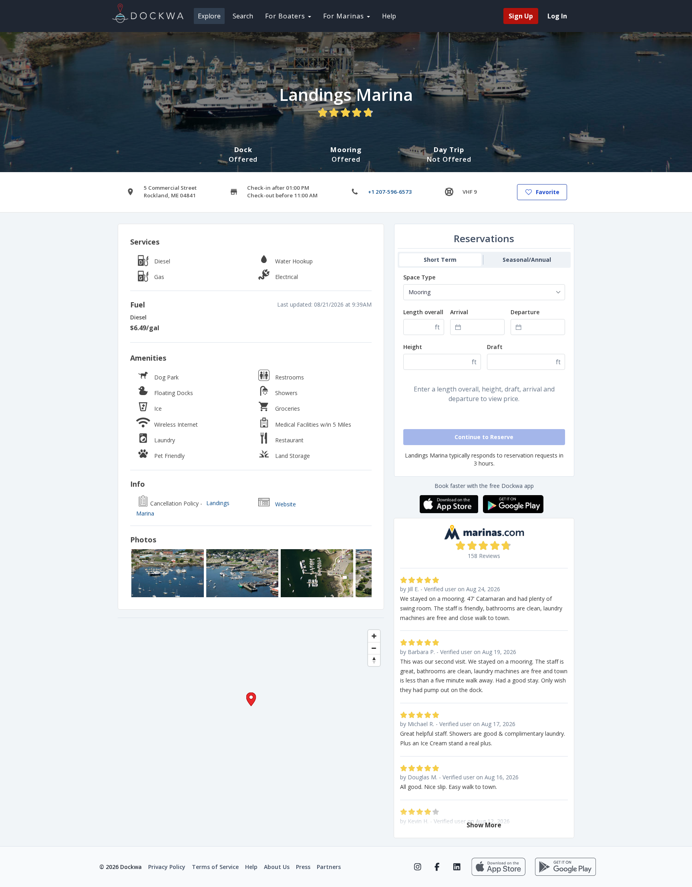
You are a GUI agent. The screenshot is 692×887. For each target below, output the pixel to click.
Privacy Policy (166, 867)
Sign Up (521, 16)
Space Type (419, 277)
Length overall (423, 312)
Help (389, 16)
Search (243, 16)
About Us (277, 867)
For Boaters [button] (286, 16)
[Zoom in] (374, 636)
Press (303, 867)
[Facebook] (437, 867)
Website (285, 504)
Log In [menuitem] (557, 16)
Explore (209, 16)
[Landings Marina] (167, 573)
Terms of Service (215, 867)
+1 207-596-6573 (390, 191)
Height (412, 347)
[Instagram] (417, 867)
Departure (525, 312)
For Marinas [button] (344, 16)
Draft (495, 347)
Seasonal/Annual (527, 259)
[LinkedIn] (457, 867)
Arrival (459, 312)
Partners (329, 867)
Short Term (440, 259)
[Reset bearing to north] (374, 660)
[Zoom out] (374, 648)
